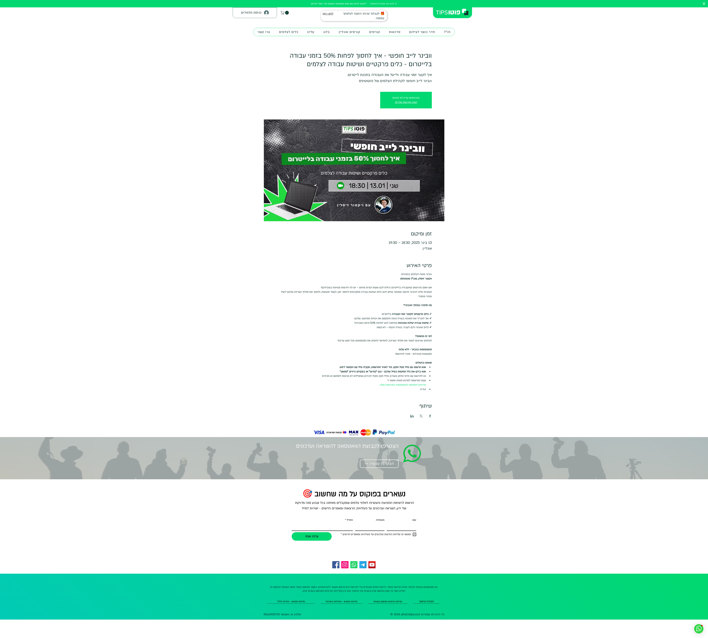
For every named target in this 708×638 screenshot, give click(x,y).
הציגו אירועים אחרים (406, 102)
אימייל (349, 520)
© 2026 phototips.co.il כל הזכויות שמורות (417, 614)
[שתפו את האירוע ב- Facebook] (430, 416)
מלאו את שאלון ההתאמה (382, 3)
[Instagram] (344, 564)
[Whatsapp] (354, 564)
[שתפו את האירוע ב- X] (421, 416)
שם (414, 520)
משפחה (380, 520)
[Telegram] (363, 564)
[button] (285, 13)
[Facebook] (335, 564)
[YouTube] (372, 564)
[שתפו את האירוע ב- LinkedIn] (412, 416)
